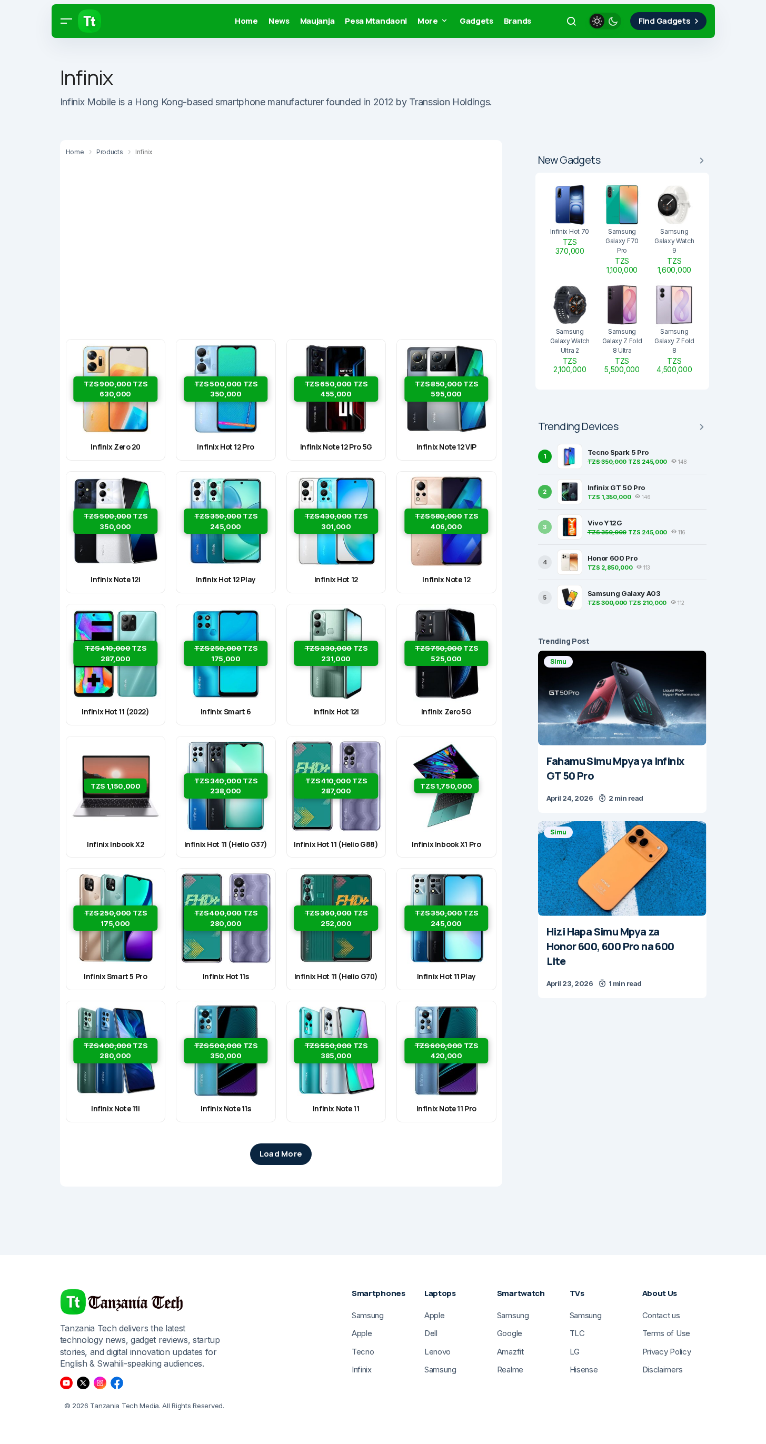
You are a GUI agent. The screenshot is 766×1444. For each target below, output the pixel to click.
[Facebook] (116, 1383)
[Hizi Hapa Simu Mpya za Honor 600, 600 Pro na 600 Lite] (622, 868)
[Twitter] (83, 1383)
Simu (558, 661)
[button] (66, 21)
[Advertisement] (281, 249)
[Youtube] (66, 1383)
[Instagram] (100, 1383)
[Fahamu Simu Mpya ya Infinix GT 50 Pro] (622, 698)
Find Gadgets (664, 20)
